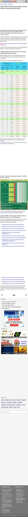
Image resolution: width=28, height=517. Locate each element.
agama (2, 399)
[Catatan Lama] (26, 295)
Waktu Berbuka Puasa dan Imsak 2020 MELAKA (13, 246)
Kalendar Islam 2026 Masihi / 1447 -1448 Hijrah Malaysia (7, 491)
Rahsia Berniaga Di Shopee (8, 303)
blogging (7, 399)
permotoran (18, 404)
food (11, 399)
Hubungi (18, 515)
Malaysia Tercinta (20, 498)
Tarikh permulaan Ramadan (6, 142)
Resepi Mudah (5, 308)
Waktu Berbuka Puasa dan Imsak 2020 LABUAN (13, 283)
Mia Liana (18, 489)
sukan (14, 407)
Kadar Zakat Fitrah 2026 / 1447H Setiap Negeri (20, 501)
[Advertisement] (14, 19)
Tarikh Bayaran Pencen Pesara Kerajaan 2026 (5, 511)
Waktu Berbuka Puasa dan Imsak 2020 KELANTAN (14, 230)
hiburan (19, 399)
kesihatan (14, 402)
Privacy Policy (23, 515)
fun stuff (14, 399)
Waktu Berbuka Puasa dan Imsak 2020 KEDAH (13, 226)
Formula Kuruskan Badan (8, 305)
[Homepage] (14, 295)
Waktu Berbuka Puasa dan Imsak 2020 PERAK (13, 228)
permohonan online (11, 404)
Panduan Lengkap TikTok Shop (9, 301)
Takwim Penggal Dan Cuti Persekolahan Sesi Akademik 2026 (7, 501)
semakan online (4, 407)
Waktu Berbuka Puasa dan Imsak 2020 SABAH (13, 279)
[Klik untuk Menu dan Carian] (26, 1)
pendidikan (3, 404)
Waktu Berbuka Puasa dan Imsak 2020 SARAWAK (13, 281)
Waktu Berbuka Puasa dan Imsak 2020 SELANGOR (14, 237)
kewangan (20, 402)
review (23, 404)
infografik (23, 399)
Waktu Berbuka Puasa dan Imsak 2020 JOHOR (13, 277)
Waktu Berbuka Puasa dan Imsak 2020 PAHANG (13, 235)
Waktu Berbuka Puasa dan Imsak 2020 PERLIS (13, 224)
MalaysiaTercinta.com (12, 515)
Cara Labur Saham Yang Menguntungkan (11, 306)
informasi (3, 402)
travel (18, 407)
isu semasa (8, 402)
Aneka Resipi (19, 494)
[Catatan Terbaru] (2, 295)
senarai (10, 407)
